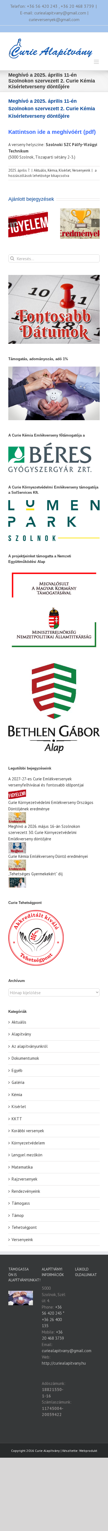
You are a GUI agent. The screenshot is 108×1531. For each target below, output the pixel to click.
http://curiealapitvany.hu (64, 1363)
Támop (18, 1215)
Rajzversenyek (24, 1179)
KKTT (17, 1118)
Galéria (18, 1082)
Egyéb (17, 1070)
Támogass (21, 1203)
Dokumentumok (25, 1058)
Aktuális (40, 170)
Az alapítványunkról (30, 1046)
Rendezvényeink (26, 1191)
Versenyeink (81, 170)
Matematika (22, 1167)
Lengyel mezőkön (27, 1154)
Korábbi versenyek (28, 1130)
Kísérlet (65, 170)
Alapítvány (21, 1034)
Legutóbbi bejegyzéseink (29, 768)
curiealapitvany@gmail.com (66, 1350)
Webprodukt (88, 1451)
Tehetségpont (24, 1227)
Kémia (52, 170)
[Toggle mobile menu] (97, 62)
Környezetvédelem (28, 1143)
